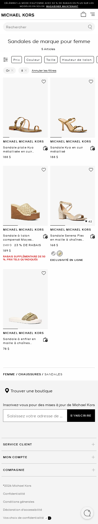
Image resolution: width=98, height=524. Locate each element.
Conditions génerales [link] (18, 501)
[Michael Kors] (18, 14)
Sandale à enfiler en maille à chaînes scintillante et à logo (20, 341)
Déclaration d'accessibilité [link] (22, 509)
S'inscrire (81, 415)
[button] (87, 513)
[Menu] (92, 14)
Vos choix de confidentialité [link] (23, 517)
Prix (16, 60)
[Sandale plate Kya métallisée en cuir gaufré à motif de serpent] (25, 107)
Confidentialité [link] (14, 493)
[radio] (53, 253)
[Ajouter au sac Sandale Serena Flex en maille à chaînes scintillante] (91, 236)
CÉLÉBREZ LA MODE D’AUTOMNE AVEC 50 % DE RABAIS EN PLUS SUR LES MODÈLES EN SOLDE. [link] (49, 5)
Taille (51, 60)
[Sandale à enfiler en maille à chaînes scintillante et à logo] (25, 299)
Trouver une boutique (31, 390)
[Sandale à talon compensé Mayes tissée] (25, 196)
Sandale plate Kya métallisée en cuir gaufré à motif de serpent (18, 149)
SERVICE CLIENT (17, 444)
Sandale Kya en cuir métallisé (66, 149)
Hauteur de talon (77, 60)
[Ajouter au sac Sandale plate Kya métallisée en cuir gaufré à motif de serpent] (44, 147)
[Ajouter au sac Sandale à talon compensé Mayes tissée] (44, 236)
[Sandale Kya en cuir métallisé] (72, 107)
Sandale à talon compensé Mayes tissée (17, 237)
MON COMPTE (15, 457)
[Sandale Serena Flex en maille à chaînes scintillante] (72, 196)
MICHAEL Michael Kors (23, 141)
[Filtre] (6, 59)
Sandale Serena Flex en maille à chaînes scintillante (67, 237)
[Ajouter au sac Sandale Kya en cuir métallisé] (91, 147)
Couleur (33, 60)
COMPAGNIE (14, 470)
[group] (49, 4)
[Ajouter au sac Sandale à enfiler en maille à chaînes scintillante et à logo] (44, 339)
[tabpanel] (25, 107)
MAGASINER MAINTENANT (62, 6)
